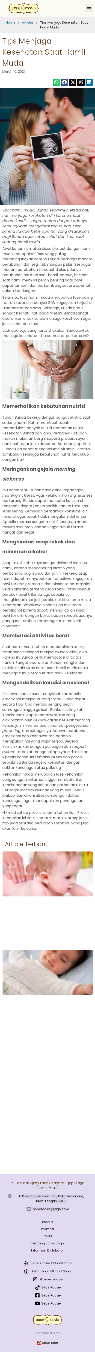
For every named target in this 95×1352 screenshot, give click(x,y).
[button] (89, 8)
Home (10, 22)
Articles (28, 22)
